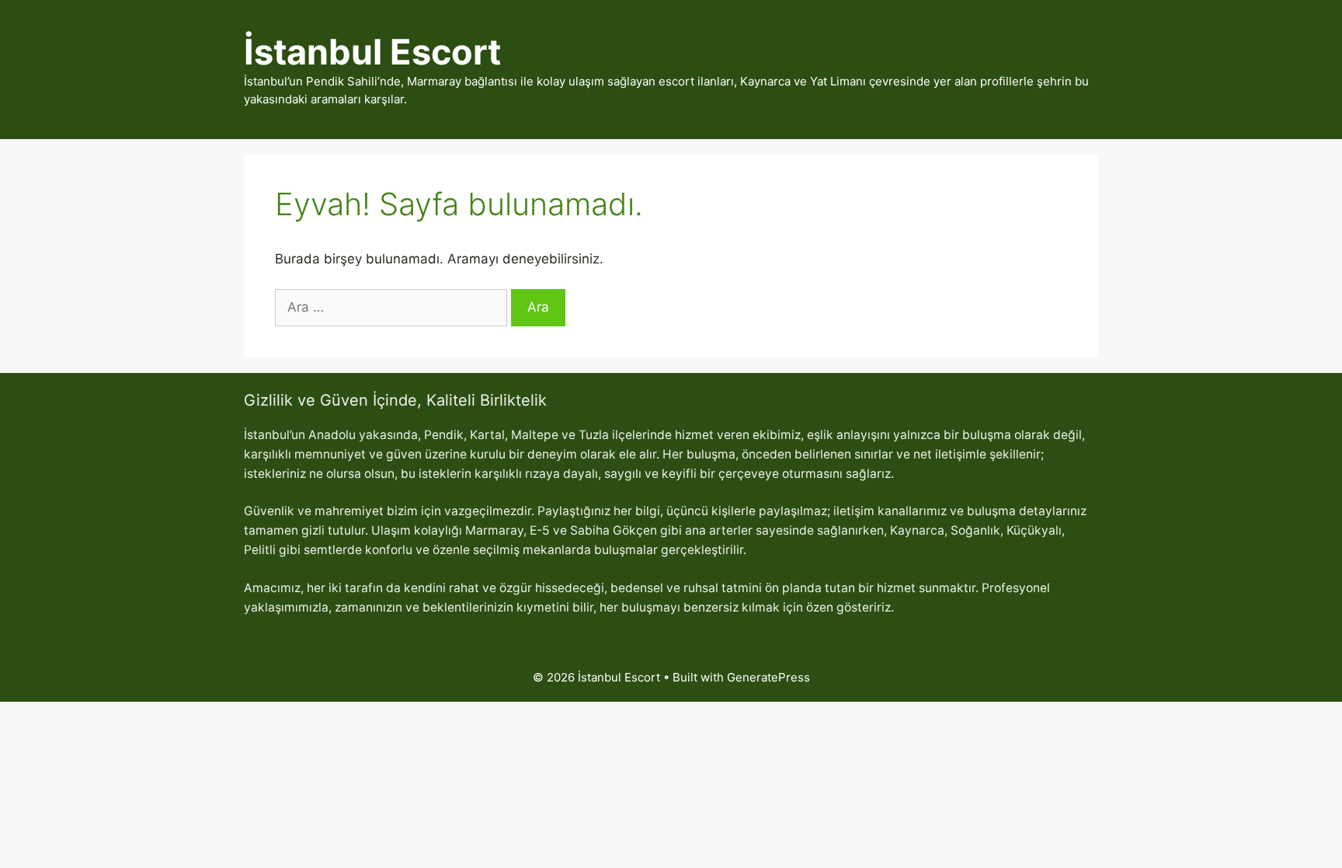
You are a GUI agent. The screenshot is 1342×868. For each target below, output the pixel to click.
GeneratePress (768, 677)
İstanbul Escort (372, 51)
